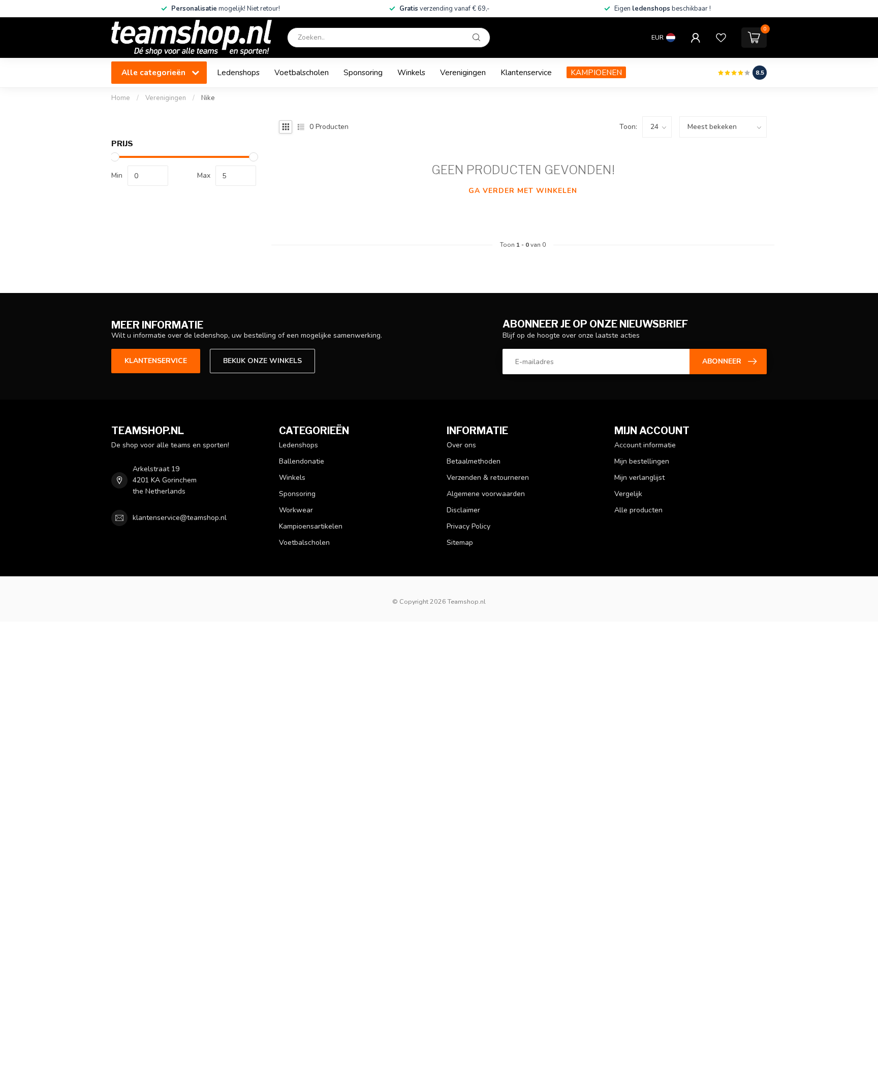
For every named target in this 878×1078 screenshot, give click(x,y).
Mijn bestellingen (641, 461)
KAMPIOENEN (596, 72)
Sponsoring (363, 72)
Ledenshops (238, 72)
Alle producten (638, 510)
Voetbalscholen (301, 72)
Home (120, 98)
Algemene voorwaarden (486, 494)
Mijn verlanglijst (639, 477)
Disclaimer (463, 510)
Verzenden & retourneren (488, 477)
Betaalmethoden (473, 461)
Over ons (461, 445)
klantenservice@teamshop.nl (180, 517)
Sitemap (460, 542)
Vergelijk (628, 494)
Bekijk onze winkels (262, 361)
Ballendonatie (301, 461)
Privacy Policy (468, 526)
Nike (208, 98)
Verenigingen (463, 72)
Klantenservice (526, 72)
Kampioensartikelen (310, 526)
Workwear (296, 510)
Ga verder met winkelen (522, 190)
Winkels (411, 72)
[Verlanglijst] (721, 37)
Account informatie (645, 445)
